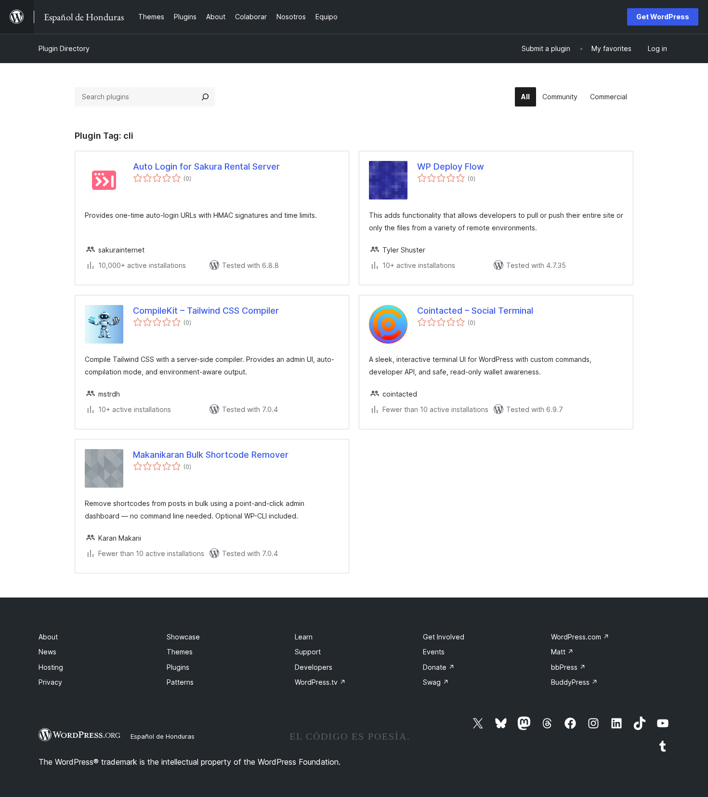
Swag (436, 682)
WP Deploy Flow (450, 166)
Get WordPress (662, 17)
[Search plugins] (205, 96)
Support (308, 652)
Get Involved (443, 637)
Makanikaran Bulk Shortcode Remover (210, 455)
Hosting (51, 667)
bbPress (568, 667)
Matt (562, 652)
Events (434, 652)
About (48, 637)
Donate (439, 667)
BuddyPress (574, 682)
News (47, 652)
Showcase (183, 637)
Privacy (50, 682)
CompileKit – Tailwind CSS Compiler (206, 311)
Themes (180, 652)
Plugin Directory (64, 48)
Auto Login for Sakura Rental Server (206, 166)
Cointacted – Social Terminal (475, 311)
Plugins (178, 667)
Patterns (180, 682)
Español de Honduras (163, 736)
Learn (304, 637)
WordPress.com (580, 637)
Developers (313, 667)
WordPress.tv (320, 682)
